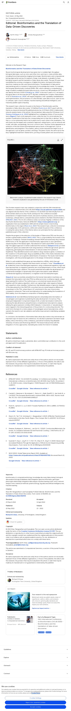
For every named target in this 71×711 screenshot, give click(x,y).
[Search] (64, 2)
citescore (22, 624)
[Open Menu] (3, 2)
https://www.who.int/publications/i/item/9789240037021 (30, 455)
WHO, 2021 (32, 237)
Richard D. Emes (11, 515)
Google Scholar (22, 388)
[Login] (68, 2)
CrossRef (12, 388)
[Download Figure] (58, 140)
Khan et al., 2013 (30, 226)
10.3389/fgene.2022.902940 (16, 496)
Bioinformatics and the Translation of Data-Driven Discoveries (28, 68)
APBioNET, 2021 (11, 220)
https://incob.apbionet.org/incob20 (49, 209)
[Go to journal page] (30, 619)
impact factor (11, 624)
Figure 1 (13, 116)
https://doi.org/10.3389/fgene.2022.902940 (27, 20)
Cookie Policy (36, 693)
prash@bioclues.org (21, 545)
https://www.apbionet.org (47, 222)
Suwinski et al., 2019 (19, 96)
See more (21, 50)
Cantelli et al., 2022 (32, 92)
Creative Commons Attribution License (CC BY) (38, 531)
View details (60, 57)
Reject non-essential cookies (35, 702)
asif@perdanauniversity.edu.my (39, 543)
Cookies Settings (35, 698)
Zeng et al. (9, 277)
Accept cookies (35, 707)
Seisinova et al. (11, 297)
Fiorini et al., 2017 (45, 108)
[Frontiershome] (11, 2)
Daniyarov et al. (53, 246)
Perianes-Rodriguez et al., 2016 (17, 114)
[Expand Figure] (62, 140)
